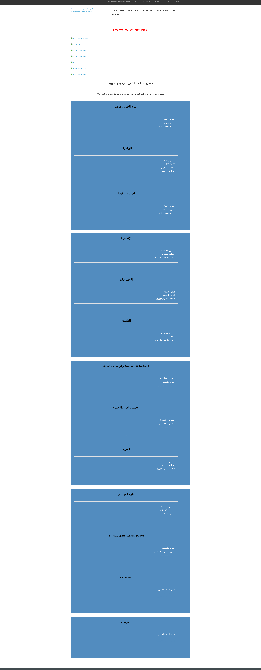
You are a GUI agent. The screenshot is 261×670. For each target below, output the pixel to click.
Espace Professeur (163, 10)
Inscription (116, 14)
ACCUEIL (114, 10)
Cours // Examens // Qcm (129, 10)
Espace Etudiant (147, 10)
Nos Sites (176, 10)
